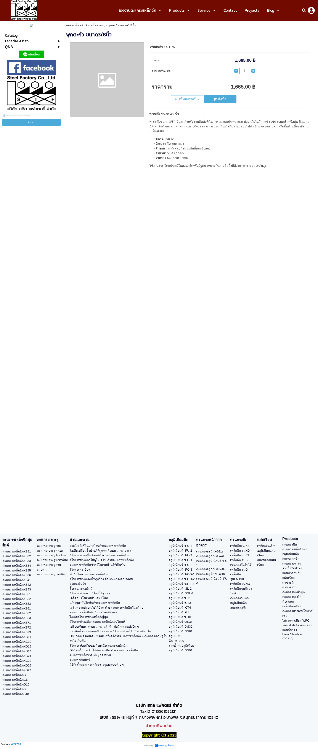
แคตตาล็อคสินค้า (77, 25)
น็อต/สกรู (99, 25)
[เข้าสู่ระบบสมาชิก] (311, 10)
